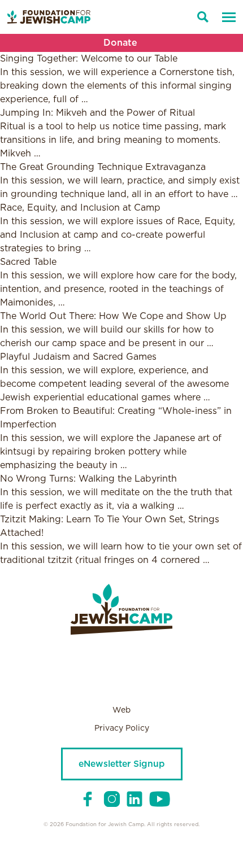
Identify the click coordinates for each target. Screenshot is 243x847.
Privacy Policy (121, 728)
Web (121, 710)
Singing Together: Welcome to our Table (88, 58)
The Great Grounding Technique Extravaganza (103, 167)
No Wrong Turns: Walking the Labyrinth (88, 478)
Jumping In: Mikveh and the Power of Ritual (97, 112)
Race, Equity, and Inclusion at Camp (80, 207)
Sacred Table (28, 262)
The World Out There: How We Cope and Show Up (113, 316)
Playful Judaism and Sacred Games (78, 356)
